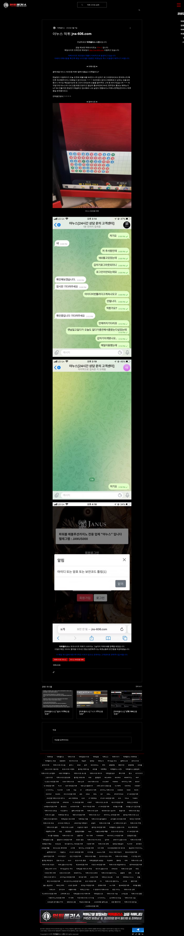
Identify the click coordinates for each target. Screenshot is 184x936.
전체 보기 (139, 686)
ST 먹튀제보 (93, 798)
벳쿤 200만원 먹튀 (79, 815)
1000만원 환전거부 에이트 (116, 848)
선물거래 (80, 835)
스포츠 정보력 (72, 885)
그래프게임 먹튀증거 (80, 823)
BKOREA (118, 777)
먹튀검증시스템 (48, 840)
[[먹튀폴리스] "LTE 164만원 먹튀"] (126, 699)
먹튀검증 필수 (110, 773)
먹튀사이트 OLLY (94, 815)
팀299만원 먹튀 (124, 885)
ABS (80, 794)
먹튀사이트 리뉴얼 (59, 765)
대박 (126, 860)
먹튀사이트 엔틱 (103, 844)
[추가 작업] (130, 28)
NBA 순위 (81, 781)
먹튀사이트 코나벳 (102, 802)
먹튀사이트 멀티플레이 (99, 819)
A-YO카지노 (50, 790)
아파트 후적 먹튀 (50, 873)
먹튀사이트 (56, 665)
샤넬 (60, 831)
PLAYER (60, 790)
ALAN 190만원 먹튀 (52, 802)
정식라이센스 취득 (105, 856)
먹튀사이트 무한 (135, 823)
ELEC (83, 798)
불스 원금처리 (48, 885)
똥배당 (118, 860)
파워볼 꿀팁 (137, 885)
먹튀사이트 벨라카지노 (109, 873)
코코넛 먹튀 (94, 877)
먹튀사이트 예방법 (121, 856)
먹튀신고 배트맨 (132, 802)
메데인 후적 (60, 885)
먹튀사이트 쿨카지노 (112, 881)
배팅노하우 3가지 (51, 869)
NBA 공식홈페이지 (87, 786)
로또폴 (95, 769)
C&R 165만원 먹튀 (71, 786)
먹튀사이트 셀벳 (52, 827)
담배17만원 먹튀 (49, 856)
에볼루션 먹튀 (50, 831)
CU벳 (68, 790)
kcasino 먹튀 (101, 852)
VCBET (89, 802)
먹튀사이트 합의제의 (50, 819)
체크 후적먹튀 (132, 827)
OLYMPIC (118, 786)
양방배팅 (131, 765)
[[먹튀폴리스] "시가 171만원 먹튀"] (92, 699)
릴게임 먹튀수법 (83, 769)
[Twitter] (133, 934)
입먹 (85, 765)
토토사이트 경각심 (117, 831)
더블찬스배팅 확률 (101, 831)
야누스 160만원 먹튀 (77, 659)
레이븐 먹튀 (83, 877)
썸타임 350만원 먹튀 (99, 827)
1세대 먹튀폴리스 (64, 773)
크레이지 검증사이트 (120, 840)
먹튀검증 (96, 757)
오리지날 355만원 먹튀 (67, 877)
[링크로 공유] (54, 672)
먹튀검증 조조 (98, 894)
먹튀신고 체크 (84, 889)
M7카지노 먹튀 (127, 781)
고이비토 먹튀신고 (64, 823)
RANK (129, 790)
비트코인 (58, 844)
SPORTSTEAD (118, 794)
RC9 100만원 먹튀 (70, 794)
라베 (89, 777)
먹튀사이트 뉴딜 (130, 898)
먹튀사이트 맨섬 (134, 811)
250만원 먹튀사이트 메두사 (56, 798)
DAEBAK (120, 790)
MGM (78, 765)
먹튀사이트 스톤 (136, 860)
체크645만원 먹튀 (82, 864)
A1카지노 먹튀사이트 (107, 790)
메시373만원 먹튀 (117, 802)
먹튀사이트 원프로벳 (63, 777)
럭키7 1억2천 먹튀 (89, 806)
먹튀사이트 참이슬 (130, 902)
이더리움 (90, 852)
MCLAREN (108, 777)
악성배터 (110, 860)
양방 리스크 (60, 860)
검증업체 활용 (79, 831)
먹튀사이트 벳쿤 (135, 840)
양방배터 (62, 761)
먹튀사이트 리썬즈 (48, 864)
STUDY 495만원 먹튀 (107, 798)
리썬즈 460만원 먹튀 (98, 864)
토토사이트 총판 (80, 860)
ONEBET (137, 786)
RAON (136, 790)
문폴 (138, 877)
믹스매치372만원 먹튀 (49, 894)
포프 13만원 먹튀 (90, 881)
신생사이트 (49, 777)
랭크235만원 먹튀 (131, 852)
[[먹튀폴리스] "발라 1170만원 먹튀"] (57, 699)
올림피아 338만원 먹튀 (64, 840)
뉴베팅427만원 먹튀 (50, 806)
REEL (95, 794)
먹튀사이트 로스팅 (80, 773)
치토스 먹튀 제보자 (115, 852)
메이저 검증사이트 (102, 869)
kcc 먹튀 (112, 885)
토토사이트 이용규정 (51, 769)
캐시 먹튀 (89, 835)
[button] (179, 5)
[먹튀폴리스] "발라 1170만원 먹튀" (57, 712)
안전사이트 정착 (64, 873)
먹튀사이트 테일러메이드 (117, 864)
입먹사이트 (45, 765)
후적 (103, 765)
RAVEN (57, 794)
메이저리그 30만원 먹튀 (115, 835)
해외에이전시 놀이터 (109, 811)
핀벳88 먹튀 (102, 885)
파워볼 (140, 765)
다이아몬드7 (62, 856)
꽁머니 (71, 765)
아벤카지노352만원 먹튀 (56, 898)
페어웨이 (139, 844)
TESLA (127, 798)
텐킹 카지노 (116, 889)
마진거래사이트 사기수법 (85, 898)
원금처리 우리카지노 (136, 848)
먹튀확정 (104, 769)
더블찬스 (63, 852)
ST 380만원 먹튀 (132, 794)
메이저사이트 (73, 761)
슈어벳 (72, 848)
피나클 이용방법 (53, 835)
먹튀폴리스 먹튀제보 (130, 757)
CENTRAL (128, 786)
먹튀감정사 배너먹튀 (68, 819)
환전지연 (121, 765)
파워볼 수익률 (117, 806)
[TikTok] (136, 934)
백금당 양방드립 (84, 902)
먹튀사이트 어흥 (104, 823)
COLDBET (105, 781)
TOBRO (135, 798)
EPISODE (66, 802)
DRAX (88, 794)
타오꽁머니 (64, 811)
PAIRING (115, 781)
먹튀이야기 (115, 757)
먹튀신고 (105, 757)
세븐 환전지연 (116, 902)
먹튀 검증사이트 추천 (65, 864)
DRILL (109, 794)
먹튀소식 (101, 761)
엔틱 (129, 873)
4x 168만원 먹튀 (49, 786)
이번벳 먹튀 (90, 844)
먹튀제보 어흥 (83, 819)
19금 (74, 790)
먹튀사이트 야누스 (60, 659)
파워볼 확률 (45, 848)
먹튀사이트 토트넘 (51, 811)
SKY (101, 794)
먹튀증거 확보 (46, 844)
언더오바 (62, 889)
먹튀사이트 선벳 (129, 889)
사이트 (125, 881)
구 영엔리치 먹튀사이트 (101, 889)
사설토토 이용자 (82, 827)
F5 (101, 881)
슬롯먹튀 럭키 (51, 852)
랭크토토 (64, 806)
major (90, 831)
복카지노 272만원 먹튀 (86, 848)
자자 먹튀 (100, 848)
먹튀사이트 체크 (48, 823)
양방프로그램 (71, 902)
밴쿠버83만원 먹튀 (135, 864)
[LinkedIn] (142, 934)
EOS (119, 798)
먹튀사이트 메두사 (50, 877)
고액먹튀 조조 (65, 894)
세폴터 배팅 (72, 889)
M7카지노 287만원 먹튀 (112, 815)
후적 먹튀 (122, 773)
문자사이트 (135, 761)
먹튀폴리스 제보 (50, 761)
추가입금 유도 (112, 761)
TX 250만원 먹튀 (78, 802)
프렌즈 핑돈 (80, 840)
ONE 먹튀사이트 (93, 781)
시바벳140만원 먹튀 (92, 906)
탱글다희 (122, 811)
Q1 (81, 790)
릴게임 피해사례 (79, 777)
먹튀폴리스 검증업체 (132, 769)
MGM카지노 (128, 777)
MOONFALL (95, 765)
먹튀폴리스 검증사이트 (116, 827)
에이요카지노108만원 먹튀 (72, 881)
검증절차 (98, 777)
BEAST (137, 781)
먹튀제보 (50, 757)
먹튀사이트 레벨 (90, 856)
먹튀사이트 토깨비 (91, 873)
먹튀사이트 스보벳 (67, 827)
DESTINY (49, 794)
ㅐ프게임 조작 (136, 856)
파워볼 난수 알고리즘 (133, 806)
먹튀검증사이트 (84, 757)
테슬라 (84, 761)
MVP (137, 777)
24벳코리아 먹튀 (90, 790)
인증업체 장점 (131, 835)
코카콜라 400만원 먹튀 (118, 819)
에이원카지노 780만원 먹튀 (74, 844)
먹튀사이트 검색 (92, 811)
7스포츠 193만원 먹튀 (52, 781)
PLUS (60, 786)
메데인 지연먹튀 (135, 819)
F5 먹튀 (71, 898)
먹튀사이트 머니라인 (94, 840)
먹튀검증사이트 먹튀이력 (81, 894)
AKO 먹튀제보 (73, 798)
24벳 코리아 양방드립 (104, 786)
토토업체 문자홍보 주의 (55, 902)
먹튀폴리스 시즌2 (116, 769)
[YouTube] (139, 934)
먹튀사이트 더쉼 (112, 894)
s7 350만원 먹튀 (103, 806)
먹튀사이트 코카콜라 (48, 773)
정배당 (92, 761)
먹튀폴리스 (60, 757)
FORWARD (100, 835)
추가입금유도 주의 (66, 869)
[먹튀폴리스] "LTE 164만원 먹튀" (125, 712)
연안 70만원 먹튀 (75, 856)
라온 (117, 877)
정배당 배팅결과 (118, 844)
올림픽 (122, 873)
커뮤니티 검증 (50, 815)
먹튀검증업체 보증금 (96, 860)
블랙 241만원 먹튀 (78, 811)
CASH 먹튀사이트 (68, 781)
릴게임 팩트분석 (47, 860)
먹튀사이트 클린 (136, 894)
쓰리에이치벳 (74, 806)
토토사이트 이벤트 (68, 769)
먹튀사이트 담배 (126, 869)
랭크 (130, 773)
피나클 (137, 873)
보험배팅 (112, 765)
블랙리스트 (124, 761)
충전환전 (68, 831)
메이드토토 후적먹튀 (60, 848)
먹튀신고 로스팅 (107, 877)
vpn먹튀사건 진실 (115, 898)
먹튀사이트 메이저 (96, 773)
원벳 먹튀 (134, 881)
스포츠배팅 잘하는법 (101, 902)
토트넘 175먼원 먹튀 (87, 885)
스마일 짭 (124, 894)
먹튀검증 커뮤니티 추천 (84, 869)
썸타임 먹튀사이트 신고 (131, 815)
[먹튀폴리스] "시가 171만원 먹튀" (91, 712)
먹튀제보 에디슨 (63, 815)
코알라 (93, 823)
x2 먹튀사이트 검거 (120, 823)
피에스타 (52, 889)
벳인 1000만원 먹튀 (53, 881)
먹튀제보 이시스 (128, 877)
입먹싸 (107, 840)
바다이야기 (139, 773)
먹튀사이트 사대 (67, 835)
